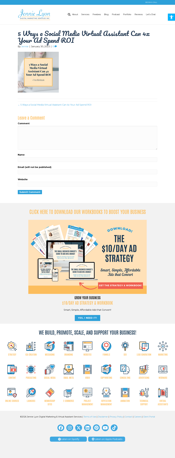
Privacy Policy (116, 417)
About (75, 14)
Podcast (116, 14)
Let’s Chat (151, 14)
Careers (137, 417)
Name (21, 154)
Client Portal (149, 417)
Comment (24, 123)
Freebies (97, 14)
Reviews (139, 14)
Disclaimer (103, 417)
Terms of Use (90, 417)
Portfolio (127, 14)
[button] (171, 17)
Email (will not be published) (34, 167)
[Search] (68, 14)
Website (23, 179)
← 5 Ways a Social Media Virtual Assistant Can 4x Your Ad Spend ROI (54, 105)
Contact (128, 417)
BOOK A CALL (151, 2)
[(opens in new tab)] (87, 256)
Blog (106, 14)
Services (85, 14)
